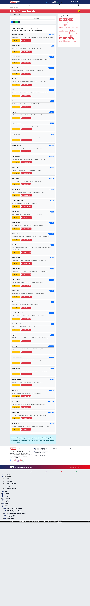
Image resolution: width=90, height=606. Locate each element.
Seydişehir (67, 41)
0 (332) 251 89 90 (27, 228)
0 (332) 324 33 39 (27, 173)
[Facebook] (11, 461)
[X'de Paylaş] (14, 22)
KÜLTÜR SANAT (11, 483)
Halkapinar (66, 33)
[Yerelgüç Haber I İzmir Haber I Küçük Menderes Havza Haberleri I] (15, 1)
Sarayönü (71, 38)
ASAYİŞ (18, 5)
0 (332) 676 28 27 (27, 418)
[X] (13, 461)
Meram (64, 38)
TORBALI (16, 8)
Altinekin (61, 22)
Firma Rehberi (8, 495)
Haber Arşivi (38, 457)
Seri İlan (6, 496)
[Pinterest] (15, 461)
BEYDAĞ (57, 5)
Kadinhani (61, 35)
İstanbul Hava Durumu (40, 449)
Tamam (59, 521)
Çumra (72, 24)
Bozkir (72, 22)
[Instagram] (18, 461)
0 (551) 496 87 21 (27, 62)
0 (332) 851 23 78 (27, 307)
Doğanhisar (75, 27)
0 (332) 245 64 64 (27, 296)
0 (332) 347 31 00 (27, 374)
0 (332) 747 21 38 (27, 95)
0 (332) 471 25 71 (27, 73)
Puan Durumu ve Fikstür (40, 452)
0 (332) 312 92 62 (27, 117)
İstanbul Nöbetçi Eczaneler (41, 448)
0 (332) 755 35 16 (27, 285)
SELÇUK (73, 5)
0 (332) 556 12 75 (27, 407)
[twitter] (31, 472)
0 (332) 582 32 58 (27, 239)
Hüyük (72, 33)
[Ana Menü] (79, 7)
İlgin (77, 33)
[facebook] (16, 472)
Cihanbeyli (61, 24)
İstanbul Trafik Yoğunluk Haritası (42, 451)
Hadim (60, 33)
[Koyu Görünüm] (78, 5)
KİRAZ (63, 5)
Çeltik (67, 24)
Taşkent (74, 41)
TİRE (11, 8)
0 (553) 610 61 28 (27, 318)
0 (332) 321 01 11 (26, 429)
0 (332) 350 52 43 (27, 206)
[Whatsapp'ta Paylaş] (16, 22)
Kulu (60, 38)
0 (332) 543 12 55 (27, 340)
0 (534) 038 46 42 (27, 51)
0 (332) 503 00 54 (27, 84)
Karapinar (68, 35)
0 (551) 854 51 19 (26, 151)
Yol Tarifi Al (16, 40)
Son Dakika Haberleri (40, 455)
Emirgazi (61, 30)
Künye (6, 503)
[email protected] (14, 457)
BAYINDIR (51, 5)
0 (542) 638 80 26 (27, 385)
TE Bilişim (78, 467)
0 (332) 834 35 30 (27, 195)
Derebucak (67, 27)
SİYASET (23, 5)
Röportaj (7, 498)
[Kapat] (89, 521)
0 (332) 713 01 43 (27, 252)
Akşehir (70, 19)
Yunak (73, 43)
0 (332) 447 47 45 (27, 217)
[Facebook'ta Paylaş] (12, 22)
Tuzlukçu (61, 43)
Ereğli (66, 30)
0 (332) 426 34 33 (27, 263)
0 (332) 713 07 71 (27, 274)
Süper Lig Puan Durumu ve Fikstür (16, 513)
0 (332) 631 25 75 (27, 396)
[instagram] (46, 472)
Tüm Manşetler (38, 454)
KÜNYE (69, 448)
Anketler (7, 501)
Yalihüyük (67, 43)
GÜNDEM (12, 5)
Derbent (61, 27)
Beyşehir (67, 22)
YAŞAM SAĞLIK (31, 5)
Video (6, 491)
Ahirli (60, 19)
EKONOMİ (40, 5)
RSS (12, 467)
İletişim (6, 505)
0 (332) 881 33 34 (27, 329)
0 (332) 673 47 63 (27, 351)
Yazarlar (6, 493)
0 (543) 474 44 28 (27, 140)
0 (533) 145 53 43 (27, 40)
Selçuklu (61, 41)
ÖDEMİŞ (68, 5)
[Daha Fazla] (19, 22)
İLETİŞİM (55, 448)
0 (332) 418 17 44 (27, 106)
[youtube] (61, 472)
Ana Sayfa (7, 474)
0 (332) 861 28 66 (27, 363)
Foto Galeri (7, 490)
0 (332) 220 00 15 (27, 162)
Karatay (74, 35)
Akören (65, 19)
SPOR (45, 5)
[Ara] (79, 2)
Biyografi (7, 500)
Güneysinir (72, 30)
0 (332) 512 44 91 (27, 184)
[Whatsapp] (23, 461)
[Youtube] (20, 461)
